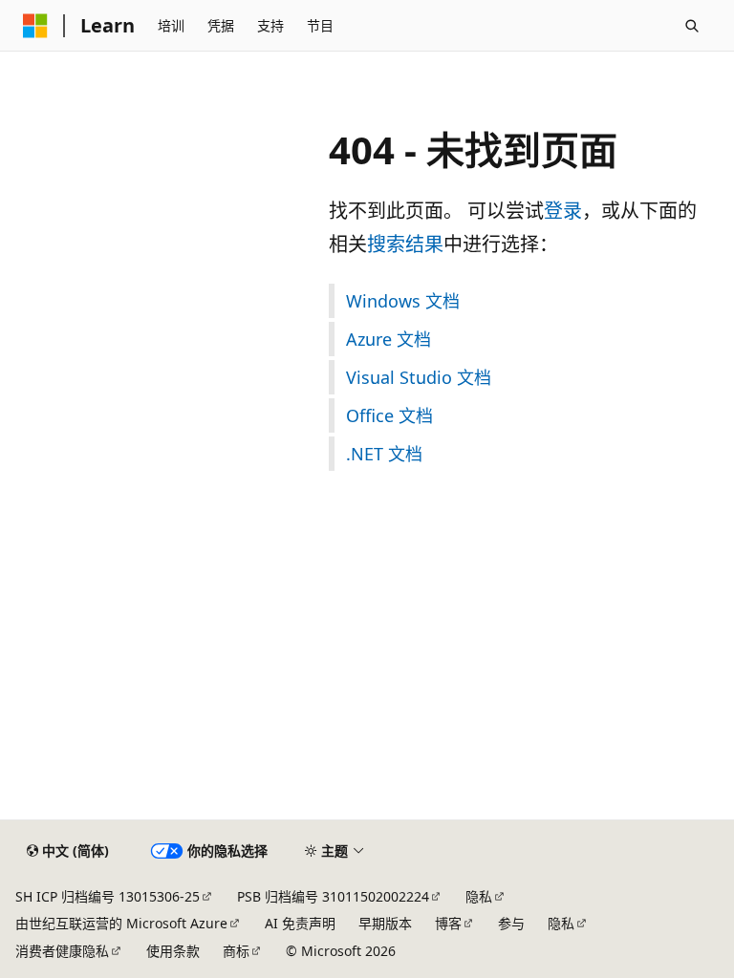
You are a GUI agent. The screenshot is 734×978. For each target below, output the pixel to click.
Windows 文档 (403, 300)
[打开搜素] (692, 26)
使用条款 (173, 951)
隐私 (478, 896)
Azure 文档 (388, 339)
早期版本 (385, 923)
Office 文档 (389, 415)
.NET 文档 (384, 453)
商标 (236, 951)
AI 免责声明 (300, 923)
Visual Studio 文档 (418, 377)
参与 (511, 923)
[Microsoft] (35, 25)
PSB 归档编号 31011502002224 (333, 896)
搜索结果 (405, 244)
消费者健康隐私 (62, 951)
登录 (563, 210)
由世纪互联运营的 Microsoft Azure (121, 923)
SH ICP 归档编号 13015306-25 (107, 896)
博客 (448, 923)
